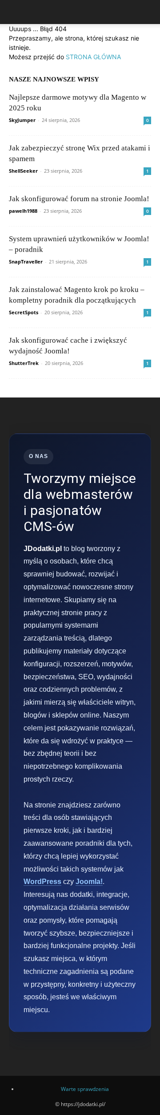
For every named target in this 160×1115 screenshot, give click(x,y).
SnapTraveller (26, 261)
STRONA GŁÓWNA (93, 57)
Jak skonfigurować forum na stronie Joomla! (79, 199)
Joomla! (89, 881)
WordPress (42, 881)
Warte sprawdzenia (85, 1089)
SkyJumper (22, 120)
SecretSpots (23, 312)
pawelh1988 (23, 210)
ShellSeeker (23, 170)
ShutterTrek (24, 363)
